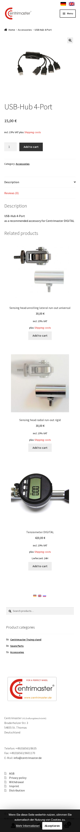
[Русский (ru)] (44, 595)
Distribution (17, 790)
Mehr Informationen (28, 826)
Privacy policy (17, 778)
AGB (12, 773)
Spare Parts (17, 646)
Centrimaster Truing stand (25, 639)
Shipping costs (32, 132)
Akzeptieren (52, 826)
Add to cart (31, 147)
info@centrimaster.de (28, 758)
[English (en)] (39, 595)
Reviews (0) (11, 193)
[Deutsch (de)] (34, 595)
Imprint (14, 786)
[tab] (40, 182)
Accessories (25, 29)
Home (12, 29)
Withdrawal (16, 782)
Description (11, 182)
